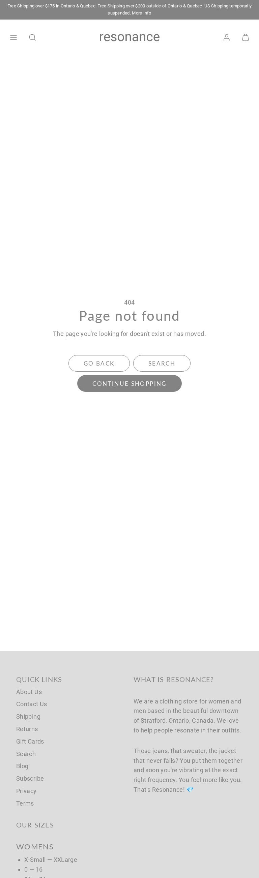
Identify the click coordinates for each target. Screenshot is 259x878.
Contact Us (31, 704)
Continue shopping (129, 383)
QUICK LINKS (39, 679)
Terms (25, 803)
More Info (141, 12)
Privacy (26, 790)
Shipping (28, 716)
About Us (29, 691)
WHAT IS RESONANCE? (174, 679)
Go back (99, 363)
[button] (13, 37)
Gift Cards (30, 741)
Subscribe (30, 778)
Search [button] (161, 363)
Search (26, 753)
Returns (27, 728)
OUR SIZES (35, 825)
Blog (22, 766)
